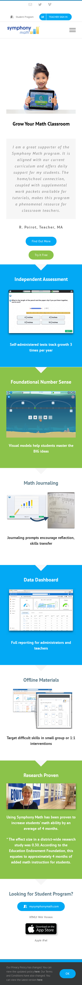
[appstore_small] (41, 925)
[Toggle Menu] (73, 30)
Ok (68, 973)
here (37, 971)
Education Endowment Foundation (37, 850)
